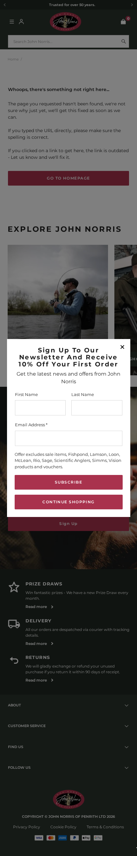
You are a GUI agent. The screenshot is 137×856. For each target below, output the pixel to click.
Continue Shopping (68, 501)
